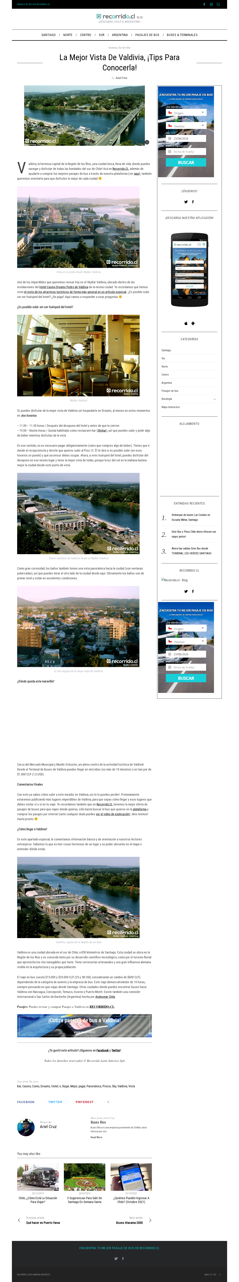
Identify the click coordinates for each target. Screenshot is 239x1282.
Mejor (73, 1086)
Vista (131, 1086)
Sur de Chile (124, 47)
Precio (107, 1086)
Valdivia (122, 1086)
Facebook (103, 1050)
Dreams (45, 1086)
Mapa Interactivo (170, 407)
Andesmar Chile (105, 997)
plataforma (139, 809)
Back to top (210, 1274)
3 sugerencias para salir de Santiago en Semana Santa (84, 1200)
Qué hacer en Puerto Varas (43, 1220)
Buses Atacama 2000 (129, 1220)
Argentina (166, 382)
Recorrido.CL (121, 169)
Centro (165, 374)
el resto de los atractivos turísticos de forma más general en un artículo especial (75, 292)
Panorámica (94, 1086)
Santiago (166, 350)
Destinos (113, 47)
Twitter (115, 1050)
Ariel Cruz (121, 78)
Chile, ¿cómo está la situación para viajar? (38, 1200)
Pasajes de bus (169, 390)
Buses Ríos (98, 1122)
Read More (96, 1137)
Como (35, 1086)
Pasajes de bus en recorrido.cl (33, 4)
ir (60, 1086)
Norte (164, 366)
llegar (65, 1086)
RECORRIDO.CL (102, 1006)
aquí (136, 173)
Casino (26, 1086)
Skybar (102, 430)
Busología (166, 399)
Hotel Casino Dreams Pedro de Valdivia (63, 287)
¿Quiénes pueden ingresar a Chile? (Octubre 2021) (131, 1200)
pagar (82, 1086)
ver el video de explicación (112, 814)
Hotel (54, 1086)
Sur (163, 358)
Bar (19, 1086)
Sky (114, 1086)
